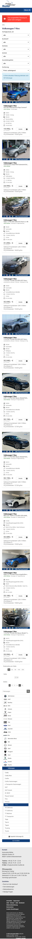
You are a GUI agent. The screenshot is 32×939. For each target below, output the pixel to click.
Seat (9, 755)
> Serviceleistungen (8, 887)
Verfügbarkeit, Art (8, 32)
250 (23, 669)
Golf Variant (8, 790)
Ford (9, 725)
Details (20, 129)
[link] (26, 129)
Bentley (10, 702)
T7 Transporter (9, 816)
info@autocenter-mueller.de (15, 865)
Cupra (9, 712)
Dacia (9, 715)
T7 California (9, 810)
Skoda (9, 758)
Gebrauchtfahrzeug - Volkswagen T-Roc (16, 110)
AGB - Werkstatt (19, 903)
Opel (9, 748)
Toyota (10, 765)
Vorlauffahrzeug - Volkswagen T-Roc (16, 283)
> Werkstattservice (8, 889)
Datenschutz (10, 907)
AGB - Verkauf (10, 903)
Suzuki (10, 761)
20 (12, 669)
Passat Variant (9, 796)
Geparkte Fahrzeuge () (16, 836)
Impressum (16, 900)
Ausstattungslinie (7, 60)
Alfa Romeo (11, 696)
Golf (6, 787)
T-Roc (6, 805)
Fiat (9, 722)
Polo (6, 799)
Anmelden (9, 900)
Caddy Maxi (8, 775)
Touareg (7, 828)
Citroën (10, 709)
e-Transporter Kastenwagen (13, 784)
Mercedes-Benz (12, 738)
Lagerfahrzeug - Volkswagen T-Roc (16, 225)
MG (9, 742)
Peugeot (10, 751)
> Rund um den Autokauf (10, 884)
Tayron (7, 822)
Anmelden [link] (17, 840)
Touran (7, 831)
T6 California (9, 807)
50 (15, 669)
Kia (9, 735)
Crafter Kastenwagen (11, 781)
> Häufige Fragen (7, 892)
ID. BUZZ (7, 793)
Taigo (6, 819)
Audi (9, 699)
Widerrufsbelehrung (12, 905)
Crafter (7, 778)
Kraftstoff (5, 39)
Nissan (10, 745)
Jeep (9, 732)
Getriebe (5, 46)
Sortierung (5, 67)
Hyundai (10, 729)
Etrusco (10, 719)
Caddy (7, 772)
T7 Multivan (8, 813)
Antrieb (4, 53)
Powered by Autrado (21, 938)
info (3, 25)
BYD (9, 706)
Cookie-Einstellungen (12, 909)
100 (19, 669)
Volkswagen (11, 768)
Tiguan (7, 825)
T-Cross (7, 802)
